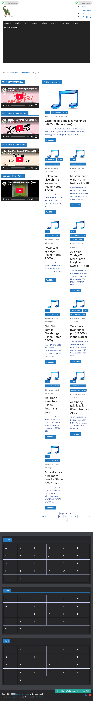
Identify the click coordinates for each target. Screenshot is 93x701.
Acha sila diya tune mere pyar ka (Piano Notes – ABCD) (54, 477)
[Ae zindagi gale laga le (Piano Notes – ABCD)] (79, 375)
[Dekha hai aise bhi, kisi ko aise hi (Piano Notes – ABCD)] (54, 154)
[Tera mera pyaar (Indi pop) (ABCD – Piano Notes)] (79, 304)
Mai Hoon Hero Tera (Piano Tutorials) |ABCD (51, 405)
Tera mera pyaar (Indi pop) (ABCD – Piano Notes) (78, 331)
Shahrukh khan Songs (78, 390)
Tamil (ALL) (86, 13)
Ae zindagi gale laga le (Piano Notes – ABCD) (79, 407)
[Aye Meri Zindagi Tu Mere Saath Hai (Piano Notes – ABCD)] (79, 225)
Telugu (34, 23)
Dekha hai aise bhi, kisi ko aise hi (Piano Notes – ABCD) (54, 183)
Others (44, 23)
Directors (65, 23)
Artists (75, 23)
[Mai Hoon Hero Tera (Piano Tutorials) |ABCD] (54, 375)
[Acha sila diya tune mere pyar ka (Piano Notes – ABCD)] (54, 450)
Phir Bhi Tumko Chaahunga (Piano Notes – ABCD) (54, 333)
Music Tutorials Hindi (52, 164)
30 (79, 516)
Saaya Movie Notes (77, 240)
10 (71, 516)
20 (75, 516)
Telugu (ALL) (85, 10)
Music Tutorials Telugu (59, 112)
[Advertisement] (46, 47)
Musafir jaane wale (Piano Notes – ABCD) (79, 179)
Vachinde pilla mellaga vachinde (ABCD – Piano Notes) (65, 122)
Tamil (25, 23)
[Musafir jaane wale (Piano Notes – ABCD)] (79, 154)
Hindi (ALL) (86, 6)
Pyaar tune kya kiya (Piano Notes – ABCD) (54, 253)
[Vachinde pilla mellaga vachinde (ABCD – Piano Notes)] (67, 99)
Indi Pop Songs (50, 160)
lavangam (64, 116)
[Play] (3, 105)
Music (47, 112)
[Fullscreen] (36, 105)
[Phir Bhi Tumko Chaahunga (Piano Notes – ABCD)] (54, 304)
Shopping (87, 16)
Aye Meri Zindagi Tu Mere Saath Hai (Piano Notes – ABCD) (79, 259)
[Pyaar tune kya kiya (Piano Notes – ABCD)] (54, 225)
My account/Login (10, 28)
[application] (20, 97)
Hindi (17, 23)
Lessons (54, 23)
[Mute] (32, 105)
